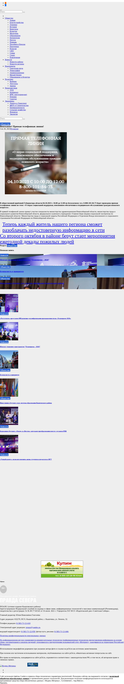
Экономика (9, 101)
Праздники (14, 46)
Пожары (13, 97)
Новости (8, 60)
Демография (15, 70)
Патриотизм (15, 38)
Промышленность (17, 108)
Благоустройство (17, 22)
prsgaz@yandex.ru (33, 627)
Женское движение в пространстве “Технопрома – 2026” (24, 260)
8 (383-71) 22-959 (28, 632)
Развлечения (15, 57)
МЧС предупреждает (18, 95)
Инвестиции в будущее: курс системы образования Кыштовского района (32, 283)
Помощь (13, 42)
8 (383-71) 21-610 (23, 623)
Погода (13, 40)
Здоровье (13, 25)
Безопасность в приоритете (12, 271)
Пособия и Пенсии (17, 44)
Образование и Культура (20, 77)
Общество (9, 18)
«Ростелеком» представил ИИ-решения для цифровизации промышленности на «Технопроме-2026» (35, 318)
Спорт (12, 55)
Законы (13, 86)
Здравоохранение (17, 73)
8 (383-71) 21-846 (61, 632)
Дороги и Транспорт (18, 103)
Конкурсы (14, 29)
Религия (13, 49)
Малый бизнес (16, 75)
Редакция (14, 129)
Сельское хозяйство (18, 110)
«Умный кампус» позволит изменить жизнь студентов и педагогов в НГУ (26, 459)
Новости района (16, 62)
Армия (12, 20)
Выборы (13, 81)
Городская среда (16, 68)
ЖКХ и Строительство (19, 105)
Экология (14, 114)
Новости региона (17, 64)
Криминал (14, 92)
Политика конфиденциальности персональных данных (23, 636)
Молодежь (14, 33)
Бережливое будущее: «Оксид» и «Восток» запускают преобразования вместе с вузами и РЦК (33, 431)
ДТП (12, 90)
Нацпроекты (10, 66)
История (13, 27)
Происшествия (11, 88)
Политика (9, 79)
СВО (12, 51)
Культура (13, 31)
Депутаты (14, 84)
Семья (12, 53)
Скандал (13, 99)
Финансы (14, 112)
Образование (15, 36)
